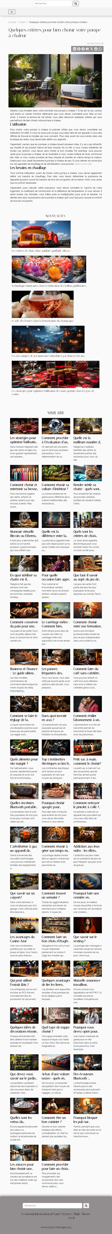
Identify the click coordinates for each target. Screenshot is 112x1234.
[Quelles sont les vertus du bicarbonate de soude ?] (24, 1105)
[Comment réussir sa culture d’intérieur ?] (56, 472)
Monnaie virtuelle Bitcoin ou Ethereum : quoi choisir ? (24, 536)
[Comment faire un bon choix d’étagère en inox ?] (56, 925)
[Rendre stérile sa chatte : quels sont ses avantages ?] (87, 472)
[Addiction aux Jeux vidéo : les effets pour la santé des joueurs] (87, 834)
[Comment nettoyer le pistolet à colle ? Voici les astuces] (87, 791)
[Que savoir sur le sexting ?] (87, 925)
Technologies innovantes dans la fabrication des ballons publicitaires (49, 285)
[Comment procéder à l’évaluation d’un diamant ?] (56, 426)
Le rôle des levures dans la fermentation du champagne (43, 320)
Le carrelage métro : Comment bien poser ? (56, 626)
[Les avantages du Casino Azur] (24, 925)
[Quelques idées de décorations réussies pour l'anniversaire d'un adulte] (24, 1015)
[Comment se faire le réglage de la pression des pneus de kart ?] (24, 704)
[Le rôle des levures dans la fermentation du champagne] (43, 304)
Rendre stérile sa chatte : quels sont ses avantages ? (86, 489)
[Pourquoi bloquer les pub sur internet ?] (87, 1105)
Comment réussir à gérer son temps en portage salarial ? (55, 850)
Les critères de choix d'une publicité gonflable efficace (41, 250)
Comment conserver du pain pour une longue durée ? (24, 626)
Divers (22, 22)
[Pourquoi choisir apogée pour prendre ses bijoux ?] (56, 791)
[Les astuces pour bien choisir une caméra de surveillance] (24, 1152)
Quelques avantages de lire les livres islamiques (56, 985)
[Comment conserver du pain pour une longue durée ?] (24, 610)
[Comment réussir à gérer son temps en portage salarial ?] (56, 834)
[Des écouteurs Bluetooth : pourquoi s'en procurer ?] (87, 1062)
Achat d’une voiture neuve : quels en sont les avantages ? (56, 1078)
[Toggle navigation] (11, 12)
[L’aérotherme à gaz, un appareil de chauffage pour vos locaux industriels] (24, 834)
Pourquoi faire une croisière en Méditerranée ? (86, 897)
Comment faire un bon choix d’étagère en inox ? (56, 941)
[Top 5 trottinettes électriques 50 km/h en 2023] (56, 747)
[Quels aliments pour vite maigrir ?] (24, 747)
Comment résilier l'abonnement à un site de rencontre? (86, 720)
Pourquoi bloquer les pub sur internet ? (85, 1122)
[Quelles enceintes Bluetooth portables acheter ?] (24, 791)
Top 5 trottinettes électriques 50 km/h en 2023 (55, 763)
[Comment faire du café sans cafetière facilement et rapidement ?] (87, 657)
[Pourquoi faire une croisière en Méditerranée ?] (87, 881)
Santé (57, 1214)
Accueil (12, 22)
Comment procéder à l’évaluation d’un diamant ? (55, 442)
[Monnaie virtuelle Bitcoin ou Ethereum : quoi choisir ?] (24, 519)
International (43, 1214)
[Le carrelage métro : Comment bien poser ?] (56, 610)
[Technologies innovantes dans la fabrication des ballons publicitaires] (49, 269)
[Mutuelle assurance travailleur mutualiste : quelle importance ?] (87, 968)
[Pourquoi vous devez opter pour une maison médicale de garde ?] (87, 1015)
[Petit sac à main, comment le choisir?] (87, 747)
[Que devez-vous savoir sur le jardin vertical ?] (24, 1062)
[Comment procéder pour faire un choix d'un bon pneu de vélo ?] (56, 1152)
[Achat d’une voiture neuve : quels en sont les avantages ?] (56, 1062)
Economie (28, 1214)
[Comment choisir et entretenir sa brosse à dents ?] (24, 472)
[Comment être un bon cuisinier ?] (56, 1105)
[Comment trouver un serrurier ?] (56, 881)
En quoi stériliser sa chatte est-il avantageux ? (23, 579)
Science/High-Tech (71, 1216)
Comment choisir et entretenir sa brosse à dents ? (23, 489)
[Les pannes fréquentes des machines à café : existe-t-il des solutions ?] (56, 657)
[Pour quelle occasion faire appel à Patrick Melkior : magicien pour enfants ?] (56, 563)
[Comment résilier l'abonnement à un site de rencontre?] (87, 704)
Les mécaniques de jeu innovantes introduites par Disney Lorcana (48, 355)
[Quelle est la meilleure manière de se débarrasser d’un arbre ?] (87, 426)
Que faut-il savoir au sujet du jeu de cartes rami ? (86, 579)
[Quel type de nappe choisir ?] (56, 1015)
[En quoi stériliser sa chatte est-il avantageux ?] (24, 563)
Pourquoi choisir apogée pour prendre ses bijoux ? (55, 807)
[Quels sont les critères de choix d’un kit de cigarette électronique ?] (87, 519)
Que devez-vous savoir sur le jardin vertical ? (23, 1078)
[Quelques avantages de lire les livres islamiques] (56, 968)
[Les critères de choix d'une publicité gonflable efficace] (41, 234)
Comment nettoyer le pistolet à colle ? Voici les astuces (86, 807)
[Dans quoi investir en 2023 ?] (56, 704)
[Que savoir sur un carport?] (24, 881)
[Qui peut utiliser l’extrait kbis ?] (24, 968)
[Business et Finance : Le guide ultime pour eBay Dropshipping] (24, 657)
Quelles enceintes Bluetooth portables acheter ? (24, 807)
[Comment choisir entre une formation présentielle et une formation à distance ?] (87, 610)
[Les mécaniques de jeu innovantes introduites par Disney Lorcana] (48, 339)
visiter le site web (83, 164)
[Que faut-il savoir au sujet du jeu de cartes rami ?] (87, 563)
